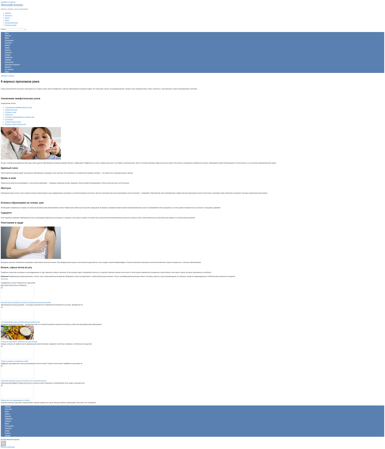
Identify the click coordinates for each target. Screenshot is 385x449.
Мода (7, 38)
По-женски (9, 69)
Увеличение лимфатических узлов (18, 107)
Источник (4, 279)
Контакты (8, 15)
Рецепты (8, 43)
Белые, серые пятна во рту (15, 124)
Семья (7, 48)
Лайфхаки (8, 57)
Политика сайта (10, 25)
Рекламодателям (11, 23)
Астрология (9, 62)
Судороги (9, 119)
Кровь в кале (10, 112)
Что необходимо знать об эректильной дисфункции (20, 322)
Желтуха (9, 115)
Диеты (7, 45)
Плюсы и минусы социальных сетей (14, 361)
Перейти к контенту (8, 2)
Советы (8, 50)
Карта (7, 20)
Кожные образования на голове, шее (19, 117)
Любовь (8, 60)
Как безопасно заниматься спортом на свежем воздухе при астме (26, 302)
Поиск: (3, 29)
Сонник (7, 55)
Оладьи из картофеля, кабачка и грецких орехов (19, 341)
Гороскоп (8, 52)
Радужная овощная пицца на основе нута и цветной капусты (24, 381)
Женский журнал (12, 4)
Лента (7, 18)
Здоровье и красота (12, 64)
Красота (8, 36)
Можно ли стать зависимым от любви (15, 400)
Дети (7, 33)
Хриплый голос (11, 110)
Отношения (9, 40)
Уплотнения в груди (13, 122)
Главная (8, 13)
